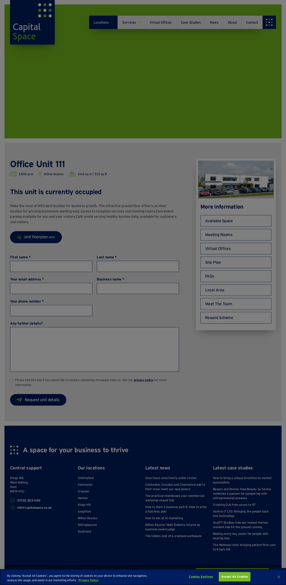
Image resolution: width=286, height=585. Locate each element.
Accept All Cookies (234, 576)
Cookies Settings (201, 576)
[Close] (279, 577)
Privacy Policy (88, 580)
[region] (143, 577)
